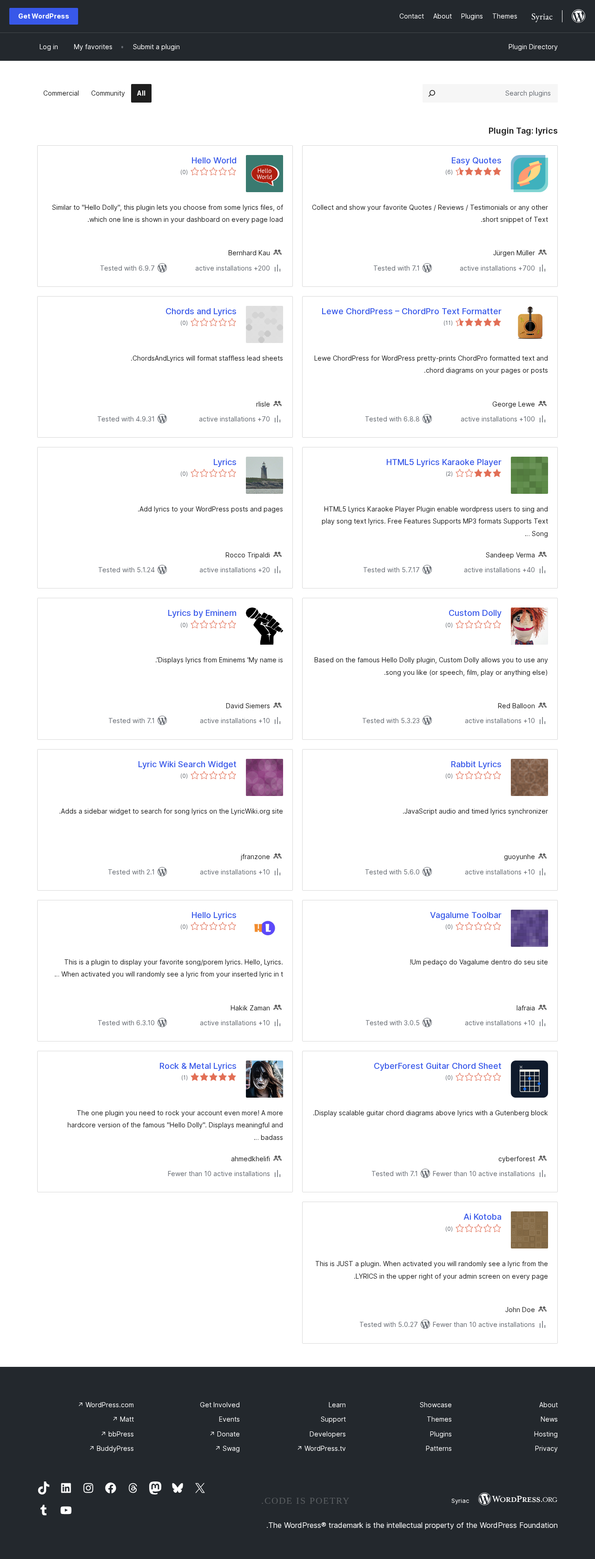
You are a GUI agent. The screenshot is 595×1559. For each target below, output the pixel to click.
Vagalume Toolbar (466, 915)
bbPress (117, 1434)
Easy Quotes (476, 160)
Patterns (439, 1448)
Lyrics (225, 462)
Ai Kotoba (482, 1217)
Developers (328, 1434)
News (549, 1419)
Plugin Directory (533, 47)
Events (229, 1419)
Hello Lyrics (214, 915)
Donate (224, 1434)
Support (333, 1419)
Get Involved (220, 1405)
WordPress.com (106, 1405)
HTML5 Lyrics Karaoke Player (444, 462)
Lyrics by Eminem (202, 613)
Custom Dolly (475, 613)
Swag (227, 1448)
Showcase (436, 1405)
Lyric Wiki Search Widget (187, 764)
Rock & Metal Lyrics (198, 1066)
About (548, 1405)
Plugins (441, 1434)
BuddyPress (111, 1448)
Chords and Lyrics (201, 311)
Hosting (546, 1434)
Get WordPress (43, 16)
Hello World (214, 160)
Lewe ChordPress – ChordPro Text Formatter (412, 311)
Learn (337, 1405)
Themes (439, 1419)
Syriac (460, 1500)
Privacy (546, 1448)
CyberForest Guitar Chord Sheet (438, 1066)
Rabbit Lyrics (476, 764)
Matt (123, 1419)
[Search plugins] (432, 93)
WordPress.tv (321, 1448)
